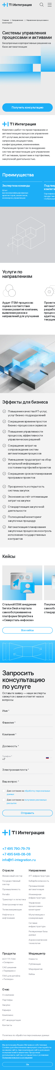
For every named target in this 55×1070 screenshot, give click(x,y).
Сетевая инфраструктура (37, 925)
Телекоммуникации (12, 909)
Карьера (6, 1010)
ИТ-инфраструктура (39, 875)
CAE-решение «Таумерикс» (9, 969)
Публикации (35, 964)
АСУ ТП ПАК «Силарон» (9, 960)
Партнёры (7, 999)
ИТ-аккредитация (11, 1020)
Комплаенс (7, 1015)
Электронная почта (14, 769)
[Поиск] (42, 5)
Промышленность (11, 889)
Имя (5, 710)
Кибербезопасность (39, 880)
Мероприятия (35, 969)
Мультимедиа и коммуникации (37, 916)
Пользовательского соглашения (17, 1057)
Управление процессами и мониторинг (36, 906)
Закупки (6, 1004)
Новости (33, 958)
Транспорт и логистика (14, 899)
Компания (8, 734)
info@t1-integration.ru (19, 860)
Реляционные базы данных (38, 933)
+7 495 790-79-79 (16, 849)
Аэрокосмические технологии (38, 941)
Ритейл (6, 894)
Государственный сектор (11, 882)
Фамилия (8, 722)
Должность (9, 746)
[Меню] (50, 5)
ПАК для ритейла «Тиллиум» (11, 977)
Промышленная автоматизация (37, 887)
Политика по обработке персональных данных (25, 1035)
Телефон (6, 756)
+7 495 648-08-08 (16, 854)
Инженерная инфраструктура (37, 896)
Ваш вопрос (9, 781)
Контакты (7, 1025)
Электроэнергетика (12, 904)
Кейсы (32, 974)
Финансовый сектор (12, 875)
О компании (8, 994)
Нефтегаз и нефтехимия (8, 916)
